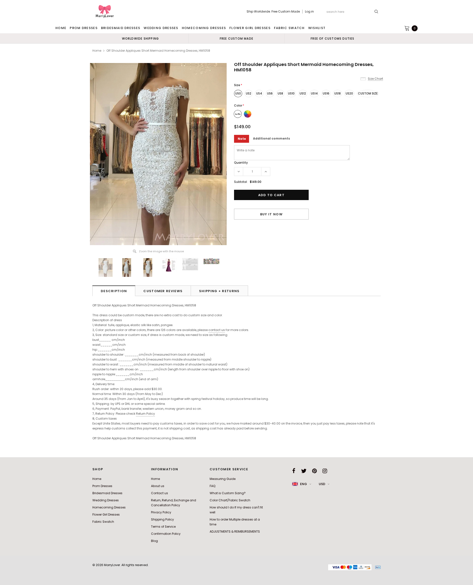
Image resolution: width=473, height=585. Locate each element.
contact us (216, 330)
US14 (314, 93)
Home (96, 50)
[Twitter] (303, 471)
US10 (291, 93)
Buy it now (271, 214)
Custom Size (368, 93)
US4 (259, 93)
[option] (140, 38)
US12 (303, 93)
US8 (280, 93)
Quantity (241, 162)
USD (322, 484)
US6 (270, 93)
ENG (303, 484)
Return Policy (145, 413)
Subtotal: (241, 182)
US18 (337, 93)
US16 (326, 93)
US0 (238, 93)
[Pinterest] (314, 471)
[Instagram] (324, 471)
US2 (248, 93)
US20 (349, 93)
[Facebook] (293, 471)
